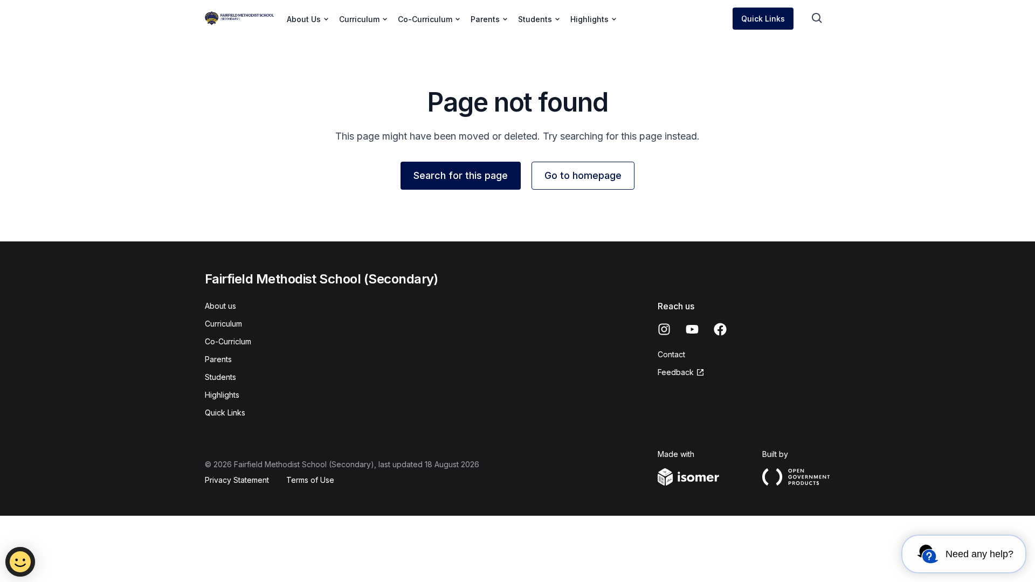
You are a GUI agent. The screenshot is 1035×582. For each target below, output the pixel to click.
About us (220, 305)
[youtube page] (692, 329)
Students (220, 377)
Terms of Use (310, 479)
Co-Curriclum (228, 341)
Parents (218, 359)
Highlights (222, 394)
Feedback (676, 372)
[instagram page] (664, 329)
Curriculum (223, 323)
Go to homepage (583, 175)
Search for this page (460, 175)
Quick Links (763, 18)
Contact (671, 354)
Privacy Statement (237, 479)
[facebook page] (720, 329)
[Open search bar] (817, 18)
